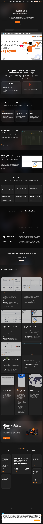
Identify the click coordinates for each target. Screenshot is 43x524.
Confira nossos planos (24, 21)
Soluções (9, 1)
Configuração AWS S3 (27, 29)
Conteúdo (27, 1)
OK (36, 520)
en (39, 1)
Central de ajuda (29, 508)
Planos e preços (15, 1)
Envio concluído (35, 29)
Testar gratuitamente (6, 438)
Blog (25, 508)
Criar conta (36, 1)
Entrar (32, 1)
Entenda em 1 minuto (10, 29)
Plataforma (4, 1)
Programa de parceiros (22, 1)
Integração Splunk (18, 29)
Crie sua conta (17, 21)
